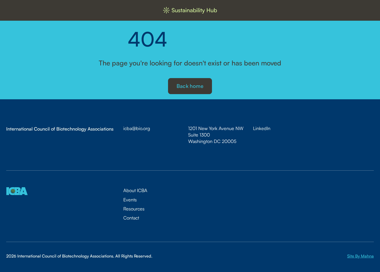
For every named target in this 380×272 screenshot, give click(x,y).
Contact (131, 218)
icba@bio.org (136, 128)
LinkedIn (261, 128)
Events (130, 199)
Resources (134, 208)
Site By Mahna (360, 256)
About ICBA (135, 190)
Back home (190, 86)
